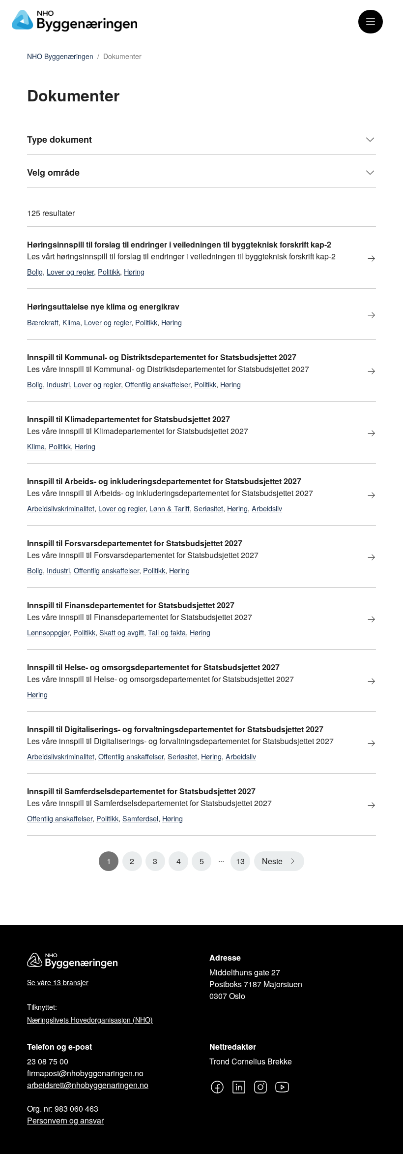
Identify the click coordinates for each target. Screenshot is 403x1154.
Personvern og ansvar (65, 1120)
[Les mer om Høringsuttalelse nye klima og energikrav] (365, 316)
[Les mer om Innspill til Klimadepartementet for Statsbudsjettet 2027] (365, 434)
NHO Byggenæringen (60, 56)
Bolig (35, 271)
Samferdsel (140, 818)
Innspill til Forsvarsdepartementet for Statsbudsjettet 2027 (134, 543)
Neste (272, 861)
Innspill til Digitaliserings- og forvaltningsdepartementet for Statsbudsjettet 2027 (175, 729)
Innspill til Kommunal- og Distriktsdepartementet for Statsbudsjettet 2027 (161, 357)
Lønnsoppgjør (48, 632)
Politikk (109, 271)
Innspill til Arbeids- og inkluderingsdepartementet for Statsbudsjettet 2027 (164, 481)
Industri (58, 384)
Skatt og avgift (121, 632)
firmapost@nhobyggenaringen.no (85, 1073)
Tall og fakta (167, 632)
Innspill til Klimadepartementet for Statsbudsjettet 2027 (128, 419)
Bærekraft (42, 322)
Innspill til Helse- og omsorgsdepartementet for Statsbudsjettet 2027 (153, 667)
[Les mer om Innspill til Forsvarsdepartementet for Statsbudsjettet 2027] (365, 558)
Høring (134, 271)
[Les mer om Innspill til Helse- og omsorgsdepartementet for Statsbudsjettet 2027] (365, 682)
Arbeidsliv (267, 508)
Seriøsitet (208, 508)
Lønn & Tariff (169, 508)
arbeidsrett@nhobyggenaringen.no (87, 1085)
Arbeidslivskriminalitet (60, 508)
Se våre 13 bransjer (57, 982)
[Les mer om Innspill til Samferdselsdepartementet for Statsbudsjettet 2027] (365, 806)
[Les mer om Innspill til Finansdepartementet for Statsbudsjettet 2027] (365, 620)
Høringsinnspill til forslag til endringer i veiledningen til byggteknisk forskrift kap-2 (179, 244)
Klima (71, 322)
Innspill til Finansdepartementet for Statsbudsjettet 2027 (130, 605)
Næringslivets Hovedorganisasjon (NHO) (90, 1020)
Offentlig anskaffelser (157, 384)
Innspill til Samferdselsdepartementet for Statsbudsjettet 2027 (141, 791)
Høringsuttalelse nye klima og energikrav (103, 306)
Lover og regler (70, 271)
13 (240, 861)
